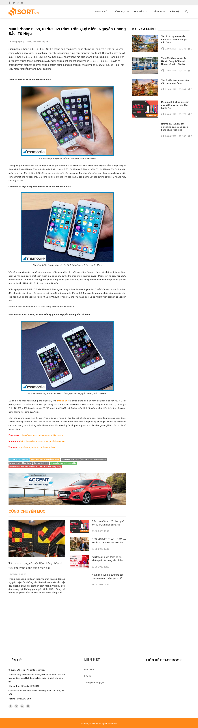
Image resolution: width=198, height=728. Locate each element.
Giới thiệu (89, 669)
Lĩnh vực (120, 11)
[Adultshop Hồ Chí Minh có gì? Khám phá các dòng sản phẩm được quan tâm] (79, 561)
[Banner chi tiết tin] (67, 489)
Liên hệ (174, 11)
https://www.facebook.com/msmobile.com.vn (42, 435)
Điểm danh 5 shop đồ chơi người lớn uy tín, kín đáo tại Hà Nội (175, 105)
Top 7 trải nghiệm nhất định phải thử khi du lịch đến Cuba (174, 39)
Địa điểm (139, 11)
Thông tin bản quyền (94, 682)
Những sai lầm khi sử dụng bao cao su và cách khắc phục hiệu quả (107, 578)
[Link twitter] (14, 3)
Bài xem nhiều (143, 29)
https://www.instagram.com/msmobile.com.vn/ (42, 441)
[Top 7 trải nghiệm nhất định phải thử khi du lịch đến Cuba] (145, 43)
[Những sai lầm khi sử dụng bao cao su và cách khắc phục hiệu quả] (145, 130)
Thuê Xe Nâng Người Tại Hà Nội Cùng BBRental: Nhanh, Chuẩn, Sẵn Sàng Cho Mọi (174, 61)
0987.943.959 (24, 698)
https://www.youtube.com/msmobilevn (37, 447)
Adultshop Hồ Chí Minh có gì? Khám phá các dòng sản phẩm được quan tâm (107, 560)
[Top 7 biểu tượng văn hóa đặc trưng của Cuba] (145, 87)
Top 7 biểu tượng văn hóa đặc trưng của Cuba (175, 81)
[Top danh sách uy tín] (24, 11)
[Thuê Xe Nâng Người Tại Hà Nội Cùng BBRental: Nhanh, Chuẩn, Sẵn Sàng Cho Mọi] (145, 65)
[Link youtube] (22, 3)
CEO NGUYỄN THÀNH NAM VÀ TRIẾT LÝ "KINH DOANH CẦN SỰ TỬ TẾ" (109, 542)
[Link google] (18, 3)
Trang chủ (100, 11)
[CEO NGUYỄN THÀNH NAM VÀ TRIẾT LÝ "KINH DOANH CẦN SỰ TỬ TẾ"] (79, 544)
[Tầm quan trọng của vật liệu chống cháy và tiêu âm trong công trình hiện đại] (37, 538)
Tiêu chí (157, 11)
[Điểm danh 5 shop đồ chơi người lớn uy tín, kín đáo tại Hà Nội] (79, 526)
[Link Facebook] (10, 3)
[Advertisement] (67, 617)
